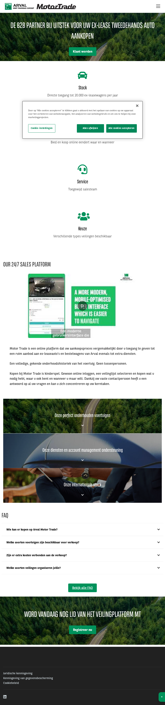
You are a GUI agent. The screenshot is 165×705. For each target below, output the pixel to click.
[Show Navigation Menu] (158, 6)
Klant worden (82, 51)
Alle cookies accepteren (121, 128)
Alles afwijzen (90, 128)
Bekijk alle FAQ (82, 588)
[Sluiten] (137, 105)
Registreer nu (82, 630)
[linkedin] (5, 697)
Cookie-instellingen (42, 128)
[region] (82, 120)
